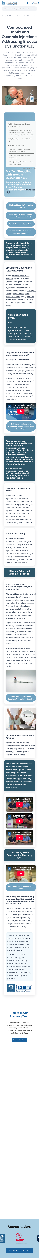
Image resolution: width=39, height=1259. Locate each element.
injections (29, 297)
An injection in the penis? (16, 145)
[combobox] (19, 8)
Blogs (11, 16)
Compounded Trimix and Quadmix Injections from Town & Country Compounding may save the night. (21, 132)
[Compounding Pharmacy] (17, 1238)
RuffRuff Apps (27, 168)
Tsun (34, 168)
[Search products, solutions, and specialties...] (35, 9)
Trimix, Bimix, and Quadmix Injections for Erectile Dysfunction (21, 698)
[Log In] (33, 3)
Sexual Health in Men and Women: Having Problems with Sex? (20, 215)
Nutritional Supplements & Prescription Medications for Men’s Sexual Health (21, 426)
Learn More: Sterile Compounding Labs (20, 887)
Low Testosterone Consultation (21, 224)
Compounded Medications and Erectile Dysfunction (20, 232)
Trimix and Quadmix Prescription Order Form (21, 206)
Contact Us (18, 1040)
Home (4, 16)
